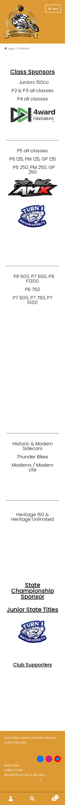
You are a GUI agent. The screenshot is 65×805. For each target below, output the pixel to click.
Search (32, 799)
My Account (11, 799)
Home (11, 48)
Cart (50, 795)
